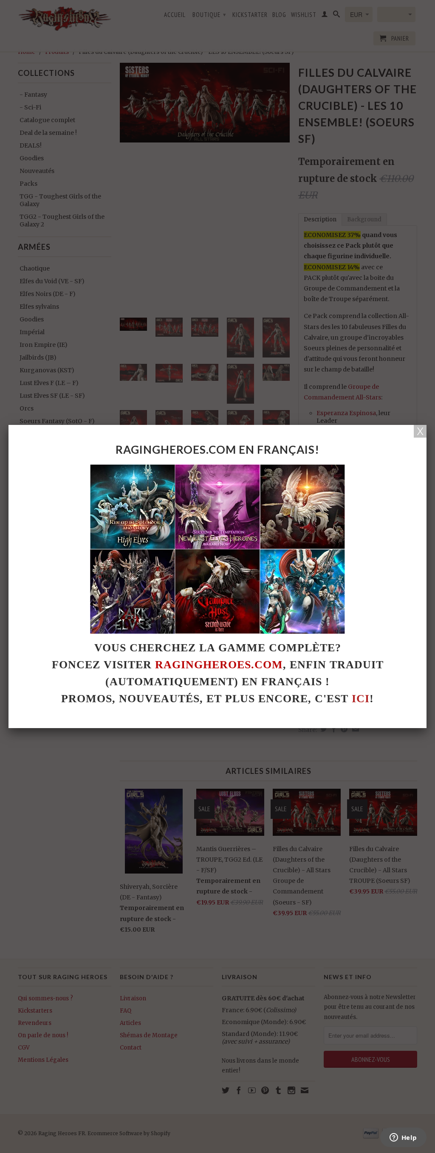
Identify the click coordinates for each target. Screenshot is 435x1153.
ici (361, 698)
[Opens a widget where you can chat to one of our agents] (403, 1138)
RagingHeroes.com (219, 665)
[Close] (420, 431)
